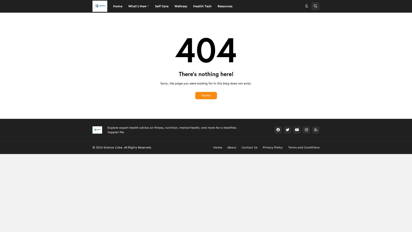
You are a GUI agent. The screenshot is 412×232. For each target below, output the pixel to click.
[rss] (316, 130)
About (231, 147)
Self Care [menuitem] (161, 6)
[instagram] (306, 130)
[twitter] (287, 130)
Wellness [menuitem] (180, 6)
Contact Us (250, 147)
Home (206, 95)
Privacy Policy (273, 147)
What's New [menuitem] (137, 6)
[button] (306, 6)
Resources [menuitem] (225, 6)
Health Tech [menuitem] (202, 6)
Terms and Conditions (304, 147)
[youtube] (297, 130)
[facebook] (278, 130)
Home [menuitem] (117, 6)
